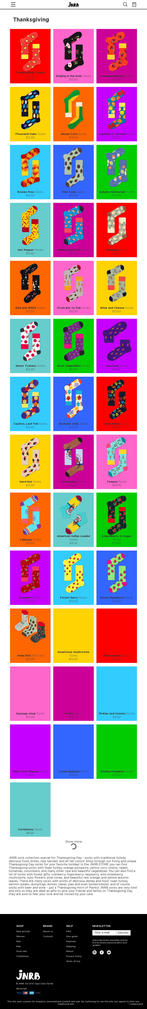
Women (20, 936)
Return (70, 951)
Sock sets (21, 951)
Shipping (70, 946)
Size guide (72, 936)
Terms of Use (73, 961)
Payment (71, 941)
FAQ (68, 931)
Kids (18, 946)
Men (18, 941)
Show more (73, 842)
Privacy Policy (74, 956)
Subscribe (123, 933)
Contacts (48, 936)
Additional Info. (66, 1004)
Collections (22, 956)
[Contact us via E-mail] (109, 952)
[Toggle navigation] (13, 4)
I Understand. (136, 1004)
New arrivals (23, 931)
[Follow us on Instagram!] (94, 952)
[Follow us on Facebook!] (101, 952)
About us (48, 931)
